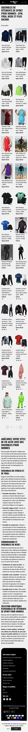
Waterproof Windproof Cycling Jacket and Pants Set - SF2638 (7, 264)
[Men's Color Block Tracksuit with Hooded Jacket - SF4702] (7, 90)
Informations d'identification (9, 671)
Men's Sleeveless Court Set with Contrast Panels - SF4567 (7, 155)
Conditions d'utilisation (8, 663)
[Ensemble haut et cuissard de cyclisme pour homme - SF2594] (7, 372)
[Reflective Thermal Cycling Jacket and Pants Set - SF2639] (21, 225)
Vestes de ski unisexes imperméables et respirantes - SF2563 (7, 412)
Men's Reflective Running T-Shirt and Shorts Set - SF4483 (6, 236)
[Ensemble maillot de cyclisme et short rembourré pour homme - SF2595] (21, 341)
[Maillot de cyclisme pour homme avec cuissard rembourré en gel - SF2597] (21, 310)
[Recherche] (22, 2)
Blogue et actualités (9, 687)
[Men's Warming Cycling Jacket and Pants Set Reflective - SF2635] (21, 252)
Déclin (8, 729)
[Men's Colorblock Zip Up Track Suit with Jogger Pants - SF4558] (21, 144)
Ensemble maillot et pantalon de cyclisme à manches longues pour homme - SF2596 (7, 353)
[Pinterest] (10, 699)
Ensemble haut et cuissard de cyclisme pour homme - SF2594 (7, 383)
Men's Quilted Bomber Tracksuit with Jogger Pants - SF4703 (21, 74)
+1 (21, 298)
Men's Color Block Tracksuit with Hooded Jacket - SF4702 (7, 101)
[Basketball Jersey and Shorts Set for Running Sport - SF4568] (21, 117)
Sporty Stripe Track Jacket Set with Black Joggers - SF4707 (21, 47)
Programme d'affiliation (8, 678)
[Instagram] (7, 699)
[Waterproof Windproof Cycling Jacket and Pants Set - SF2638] (7, 252)
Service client (7, 675)
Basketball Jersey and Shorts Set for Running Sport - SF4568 (21, 128)
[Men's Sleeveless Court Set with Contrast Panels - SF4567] (7, 144)
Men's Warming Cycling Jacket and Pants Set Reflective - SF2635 (21, 264)
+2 (21, 360)
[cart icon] (25, 2)
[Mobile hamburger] (3, 2)
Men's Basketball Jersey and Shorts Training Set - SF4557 (7, 182)
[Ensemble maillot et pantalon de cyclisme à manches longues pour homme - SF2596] (7, 341)
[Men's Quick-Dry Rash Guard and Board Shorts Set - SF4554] (21, 171)
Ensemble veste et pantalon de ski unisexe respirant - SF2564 (21, 383)
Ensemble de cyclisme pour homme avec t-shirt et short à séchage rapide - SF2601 (21, 292)
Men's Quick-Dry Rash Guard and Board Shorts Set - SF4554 (21, 182)
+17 (21, 389)
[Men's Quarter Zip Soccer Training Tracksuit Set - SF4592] (21, 90)
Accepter (16, 729)
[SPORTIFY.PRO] (14, 2)
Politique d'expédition (8, 660)
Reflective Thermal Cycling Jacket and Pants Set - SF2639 (20, 236)
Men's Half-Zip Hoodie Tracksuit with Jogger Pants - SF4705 (7, 74)
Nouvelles (5, 692)
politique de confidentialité (9, 666)
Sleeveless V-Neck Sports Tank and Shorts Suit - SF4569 (7, 128)
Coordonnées (6, 668)
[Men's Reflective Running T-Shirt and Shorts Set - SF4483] (7, 225)
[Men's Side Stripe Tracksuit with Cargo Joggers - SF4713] (7, 36)
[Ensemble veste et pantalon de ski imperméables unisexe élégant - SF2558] (21, 400)
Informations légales (9, 654)
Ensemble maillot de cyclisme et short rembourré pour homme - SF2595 (21, 353)
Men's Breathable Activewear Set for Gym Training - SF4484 (21, 209)
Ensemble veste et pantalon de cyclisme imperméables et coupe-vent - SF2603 (7, 292)
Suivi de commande (7, 680)
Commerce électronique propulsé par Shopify (17, 707)
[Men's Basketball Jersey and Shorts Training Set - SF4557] (7, 171)
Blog (4, 690)
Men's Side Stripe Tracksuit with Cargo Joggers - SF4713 (6, 47)
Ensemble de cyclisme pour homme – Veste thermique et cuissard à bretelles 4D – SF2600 (7, 322)
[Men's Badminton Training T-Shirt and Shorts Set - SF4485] (7, 198)
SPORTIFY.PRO (10, 706)
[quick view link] (10, 42)
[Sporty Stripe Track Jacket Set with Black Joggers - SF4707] (21, 36)
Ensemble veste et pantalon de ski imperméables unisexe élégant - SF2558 (21, 412)
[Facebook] (4, 699)
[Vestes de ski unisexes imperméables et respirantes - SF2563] (7, 400)
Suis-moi (5, 696)
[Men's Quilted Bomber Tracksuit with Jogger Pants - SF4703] (21, 63)
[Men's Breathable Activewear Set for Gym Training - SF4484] (21, 198)
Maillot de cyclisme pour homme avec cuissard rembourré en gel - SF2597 (21, 322)
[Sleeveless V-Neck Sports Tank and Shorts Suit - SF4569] (7, 117)
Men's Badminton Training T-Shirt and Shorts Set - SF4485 (6, 209)
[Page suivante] (20, 427)
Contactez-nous (6, 683)
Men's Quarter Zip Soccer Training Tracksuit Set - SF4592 (21, 101)
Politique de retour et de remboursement (12, 657)
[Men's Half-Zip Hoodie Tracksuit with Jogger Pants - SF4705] (7, 63)
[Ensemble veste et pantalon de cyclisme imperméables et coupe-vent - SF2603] (7, 279)
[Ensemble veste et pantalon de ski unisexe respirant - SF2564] (21, 372)
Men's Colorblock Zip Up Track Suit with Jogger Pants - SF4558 (21, 155)
